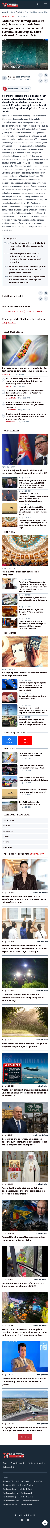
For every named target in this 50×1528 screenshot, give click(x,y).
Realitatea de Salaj (9, 1497)
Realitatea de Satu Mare (11, 1501)
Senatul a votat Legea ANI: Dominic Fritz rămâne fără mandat (31, 612)
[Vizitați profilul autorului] (4, 78)
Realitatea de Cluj (9, 1485)
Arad (21, 311)
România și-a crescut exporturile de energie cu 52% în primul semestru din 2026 (33, 710)
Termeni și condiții (17, 1463)
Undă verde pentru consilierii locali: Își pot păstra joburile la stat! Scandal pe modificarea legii (33, 524)
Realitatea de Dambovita (26, 1485)
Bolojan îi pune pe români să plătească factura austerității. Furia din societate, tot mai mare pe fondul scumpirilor (24, 1142)
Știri (12, 12)
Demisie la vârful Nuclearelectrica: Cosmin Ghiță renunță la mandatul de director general (24, 1381)
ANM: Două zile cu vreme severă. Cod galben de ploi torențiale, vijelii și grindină (24, 1045)
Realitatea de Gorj (26, 1505)
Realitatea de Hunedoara (30, 1501)
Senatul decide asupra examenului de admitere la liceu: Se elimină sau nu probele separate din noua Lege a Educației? (24, 948)
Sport (8, 386)
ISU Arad (38, 311)
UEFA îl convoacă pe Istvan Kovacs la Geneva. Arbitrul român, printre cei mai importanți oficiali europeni (24, 381)
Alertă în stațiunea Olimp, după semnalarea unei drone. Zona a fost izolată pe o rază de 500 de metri (25, 1093)
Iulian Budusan (42, 942)
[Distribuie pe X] (46, 80)
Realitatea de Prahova (10, 1493)
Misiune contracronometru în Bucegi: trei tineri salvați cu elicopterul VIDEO (23, 1285)
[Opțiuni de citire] (45, 1523)
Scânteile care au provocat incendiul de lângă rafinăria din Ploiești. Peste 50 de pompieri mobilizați (25, 393)
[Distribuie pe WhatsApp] (40, 80)
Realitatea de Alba (27, 1493)
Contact (5, 1463)
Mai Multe (25, 1437)
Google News (9, 322)
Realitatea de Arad (40, 893)
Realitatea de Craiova (26, 1497)
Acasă (6, 12)
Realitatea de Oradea (10, 1505)
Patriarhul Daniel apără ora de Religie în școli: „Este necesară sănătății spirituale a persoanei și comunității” (23, 1191)
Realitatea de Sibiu (9, 1489)
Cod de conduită (8, 1467)
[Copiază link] (40, 75)
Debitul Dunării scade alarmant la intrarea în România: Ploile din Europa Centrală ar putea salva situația (26, 416)
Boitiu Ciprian (23, 76)
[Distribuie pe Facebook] (46, 75)
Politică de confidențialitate (36, 1463)
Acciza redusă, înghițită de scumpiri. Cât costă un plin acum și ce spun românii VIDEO (33, 722)
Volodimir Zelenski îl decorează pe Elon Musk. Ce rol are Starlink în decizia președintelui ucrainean (27, 269)
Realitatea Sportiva (22, 1481)
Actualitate (19, 12)
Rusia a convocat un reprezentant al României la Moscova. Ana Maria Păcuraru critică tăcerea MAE (24, 899)
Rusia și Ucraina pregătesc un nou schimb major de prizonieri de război (23, 1238)
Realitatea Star (37, 1481)
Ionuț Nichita (42, 1375)
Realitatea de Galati (25, 1489)
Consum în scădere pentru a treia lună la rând (32, 697)
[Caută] (38, 4)
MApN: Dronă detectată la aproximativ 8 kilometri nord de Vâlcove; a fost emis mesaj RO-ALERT (27, 279)
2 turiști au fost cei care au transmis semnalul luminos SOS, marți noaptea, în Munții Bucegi (23, 997)
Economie (10, 422)
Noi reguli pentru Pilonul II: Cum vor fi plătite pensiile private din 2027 (24, 674)
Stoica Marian (42, 991)
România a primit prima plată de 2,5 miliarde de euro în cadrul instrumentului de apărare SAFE (32, 686)
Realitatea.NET (8, 1481)
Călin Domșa (9, 311)
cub (29, 311)
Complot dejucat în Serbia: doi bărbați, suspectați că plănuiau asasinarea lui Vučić (27, 246)
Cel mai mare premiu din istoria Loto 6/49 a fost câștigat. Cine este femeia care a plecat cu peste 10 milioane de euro (25, 371)
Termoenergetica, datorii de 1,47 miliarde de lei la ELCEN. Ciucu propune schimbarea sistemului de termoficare (26, 257)
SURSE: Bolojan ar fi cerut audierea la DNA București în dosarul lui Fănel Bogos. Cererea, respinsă (32, 625)
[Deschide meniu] (45, 4)
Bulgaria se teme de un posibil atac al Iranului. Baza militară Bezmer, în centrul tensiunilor (25, 404)
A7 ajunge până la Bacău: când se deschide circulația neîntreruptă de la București (24, 1429)
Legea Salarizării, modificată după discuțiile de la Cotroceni (33, 598)
